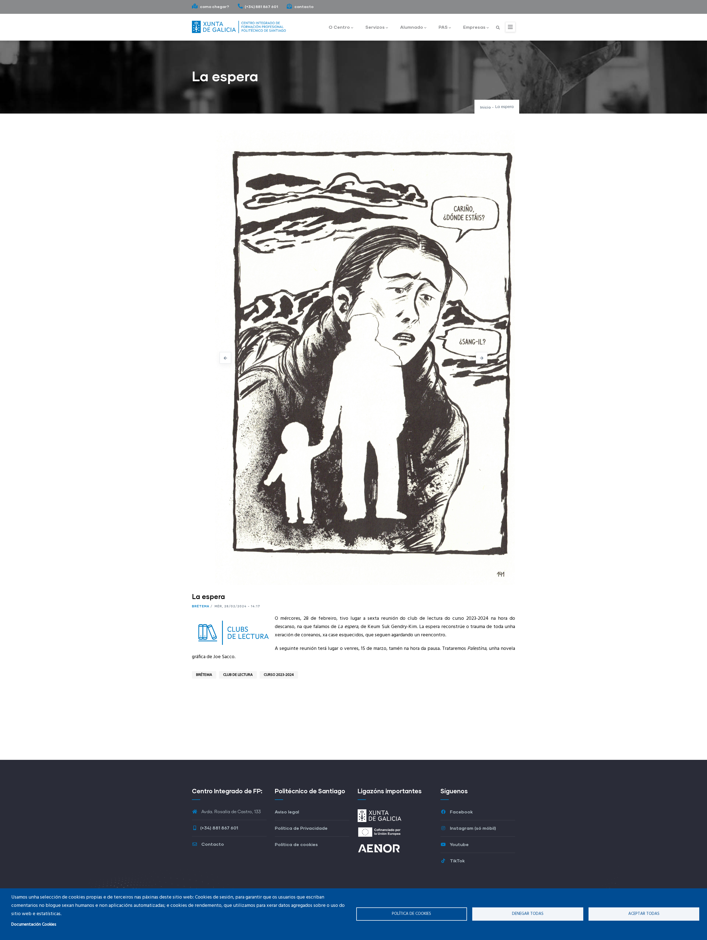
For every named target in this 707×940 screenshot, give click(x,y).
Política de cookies (411, 913)
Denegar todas (528, 913)
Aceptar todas (643, 913)
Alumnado (411, 27)
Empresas (474, 27)
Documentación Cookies (33, 924)
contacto (303, 6)
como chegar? (214, 6)
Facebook (461, 811)
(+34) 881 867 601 (261, 6)
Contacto (212, 844)
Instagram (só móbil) (472, 828)
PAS (443, 27)
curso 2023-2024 (279, 675)
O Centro (339, 27)
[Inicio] (239, 26)
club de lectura (238, 675)
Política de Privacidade (301, 828)
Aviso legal (287, 811)
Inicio (485, 107)
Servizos (375, 27)
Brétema (200, 606)
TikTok (457, 860)
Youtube (459, 844)
